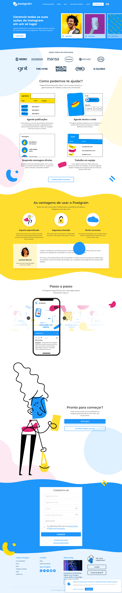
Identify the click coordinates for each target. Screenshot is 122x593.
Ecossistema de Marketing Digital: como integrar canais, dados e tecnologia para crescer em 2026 (73, 576)
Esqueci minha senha (61, 543)
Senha (47, 509)
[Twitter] (54, 570)
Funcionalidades (48, 4)
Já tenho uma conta (61, 540)
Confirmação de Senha (52, 515)
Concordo (89, 589)
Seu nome (48, 497)
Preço (59, 4)
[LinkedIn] (48, 570)
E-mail (47, 503)
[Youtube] (51, 570)
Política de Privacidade (78, 589)
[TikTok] (41, 570)
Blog (65, 4)
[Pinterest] (44, 570)
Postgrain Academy (76, 4)
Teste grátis (19, 36)
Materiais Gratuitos (45, 563)
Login (88, 4)
